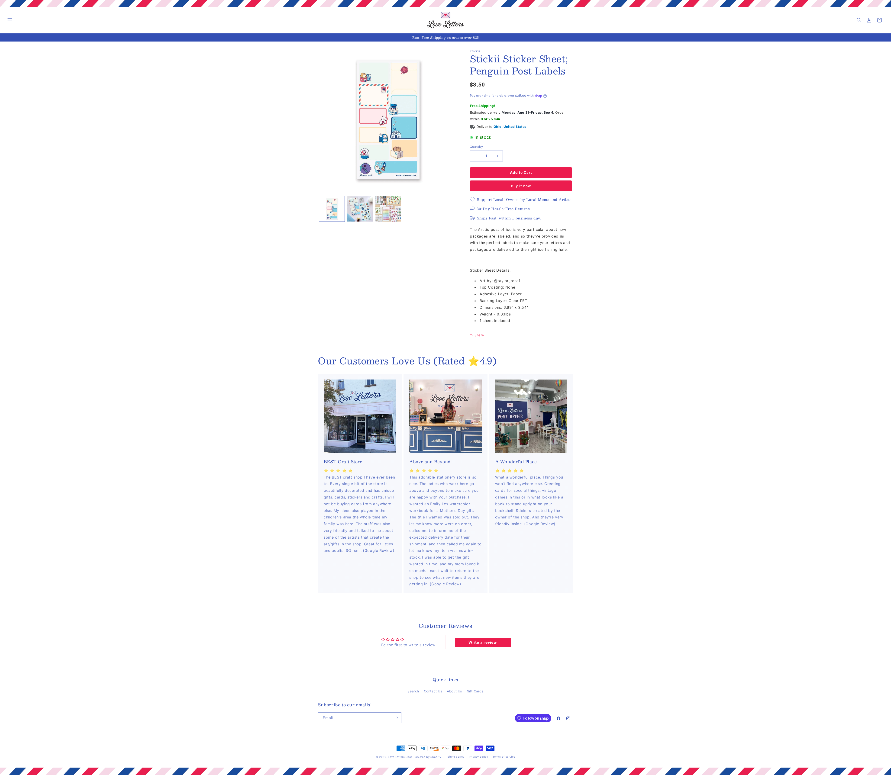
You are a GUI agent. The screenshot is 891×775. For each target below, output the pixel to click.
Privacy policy (478, 757)
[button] (10, 20)
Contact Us (433, 691)
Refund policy (455, 757)
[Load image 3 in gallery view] (388, 209)
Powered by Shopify (427, 757)
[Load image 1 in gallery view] (332, 209)
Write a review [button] (482, 642)
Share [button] (479, 335)
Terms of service (504, 757)
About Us (454, 691)
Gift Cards (475, 691)
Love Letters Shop (400, 757)
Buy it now (521, 186)
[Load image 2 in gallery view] (360, 209)
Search (413, 691)
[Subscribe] (396, 717)
